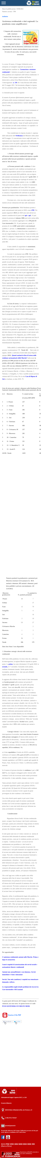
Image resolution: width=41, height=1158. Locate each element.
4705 (32, 210)
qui (26, 215)
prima (11, 664)
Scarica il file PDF (14, 1015)
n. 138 (15, 82)
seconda (4, 667)
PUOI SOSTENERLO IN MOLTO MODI (16, 1006)
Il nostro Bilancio (6, 1103)
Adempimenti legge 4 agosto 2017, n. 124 (14, 1097)
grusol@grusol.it (10, 1125)
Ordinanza (19, 135)
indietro (5, 16)
